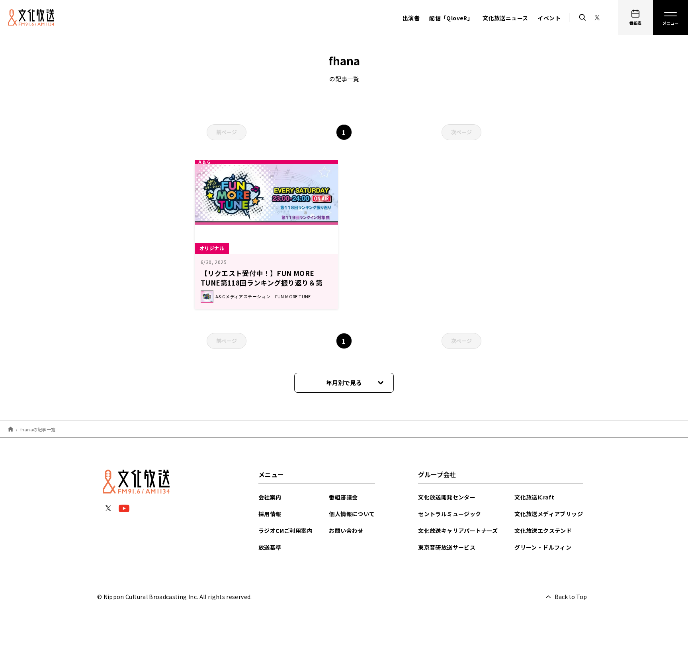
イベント (549, 18)
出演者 (411, 18)
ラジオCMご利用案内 (285, 530)
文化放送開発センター (446, 497)
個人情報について (352, 514)
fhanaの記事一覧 (38, 429)
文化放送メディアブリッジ (548, 514)
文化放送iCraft (534, 497)
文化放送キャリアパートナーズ (458, 530)
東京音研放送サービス (446, 547)
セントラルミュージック (449, 514)
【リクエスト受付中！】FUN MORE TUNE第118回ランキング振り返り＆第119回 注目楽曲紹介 (261, 282)
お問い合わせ (346, 530)
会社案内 (269, 497)
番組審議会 (343, 497)
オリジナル (211, 248)
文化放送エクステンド (543, 530)
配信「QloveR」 (451, 18)
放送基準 (269, 547)
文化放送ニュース (505, 18)
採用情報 (269, 514)
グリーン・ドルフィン (542, 547)
